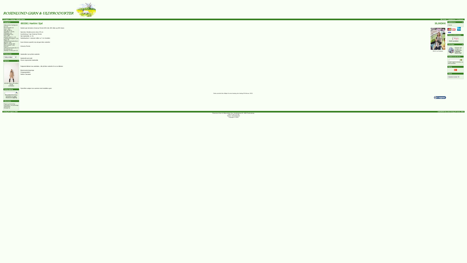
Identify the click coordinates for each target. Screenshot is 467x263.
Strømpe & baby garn (10, 50)
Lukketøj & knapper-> (10, 38)
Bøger (5, 39)
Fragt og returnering (9, 104)
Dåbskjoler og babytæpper (8, 33)
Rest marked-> (8, 45)
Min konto (443, 19)
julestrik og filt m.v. (9, 37)
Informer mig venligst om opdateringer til (458, 50)
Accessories (7, 49)
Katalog (13, 19)
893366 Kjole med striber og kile (11, 84)
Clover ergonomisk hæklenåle (29, 60)
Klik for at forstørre (438, 51)
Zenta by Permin (25, 46)
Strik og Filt (7, 30)
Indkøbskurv (452, 19)
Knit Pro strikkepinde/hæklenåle (10, 47)
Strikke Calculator (25, 74)
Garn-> (6, 29)
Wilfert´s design (8, 43)
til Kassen (460, 19)
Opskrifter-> (7, 31)
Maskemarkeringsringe (27, 70)
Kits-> (5, 35)
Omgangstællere (25, 72)
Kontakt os (7, 108)
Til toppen (6, 19)
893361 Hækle (21, 19)
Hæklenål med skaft (26, 58)
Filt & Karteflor (8, 27)
